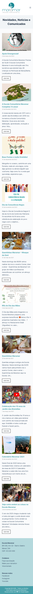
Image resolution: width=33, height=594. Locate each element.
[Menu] (30, 7)
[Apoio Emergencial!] (16, 49)
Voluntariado (6, 566)
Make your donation (9, 563)
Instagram (6, 578)
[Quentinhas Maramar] (16, 352)
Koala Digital (24, 592)
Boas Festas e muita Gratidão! (15, 157)
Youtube (5, 581)
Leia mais (6, 78)
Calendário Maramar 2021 (13, 457)
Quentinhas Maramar (11, 356)
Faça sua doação (8, 561)
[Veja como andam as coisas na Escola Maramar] (16, 500)
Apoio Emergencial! (10, 54)
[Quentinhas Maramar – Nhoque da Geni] (16, 248)
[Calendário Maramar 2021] (16, 452)
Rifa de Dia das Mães (11, 306)
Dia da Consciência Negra (13, 205)
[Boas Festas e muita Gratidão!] (16, 153)
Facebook (5, 576)
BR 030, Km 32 (7, 546)
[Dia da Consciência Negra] (16, 201)
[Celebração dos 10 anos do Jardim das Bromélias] (16, 402)
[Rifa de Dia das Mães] (16, 301)
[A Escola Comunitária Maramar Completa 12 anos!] (16, 100)
